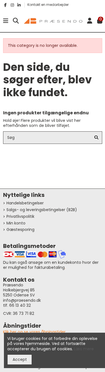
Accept (20, 359)
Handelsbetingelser (25, 203)
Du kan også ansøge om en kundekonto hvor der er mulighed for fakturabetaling (51, 265)
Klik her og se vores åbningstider (34, 332)
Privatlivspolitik (20, 216)
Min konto (15, 223)
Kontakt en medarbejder (48, 4)
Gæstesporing (20, 229)
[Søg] (96, 137)
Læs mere (84, 349)
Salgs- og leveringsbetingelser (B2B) (41, 209)
